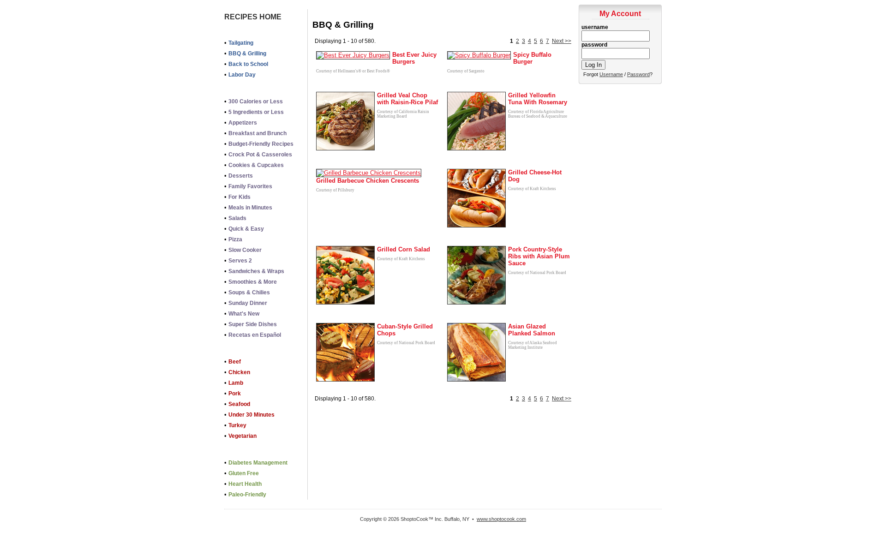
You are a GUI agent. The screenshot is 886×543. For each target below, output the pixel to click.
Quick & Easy (246, 229)
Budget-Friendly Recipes (260, 144)
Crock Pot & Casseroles (260, 154)
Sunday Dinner (247, 303)
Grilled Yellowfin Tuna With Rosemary (537, 99)
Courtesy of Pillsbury (335, 190)
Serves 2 (240, 260)
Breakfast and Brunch (257, 133)
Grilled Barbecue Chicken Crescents (367, 180)
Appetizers (242, 122)
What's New (243, 313)
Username (611, 74)
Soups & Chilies (249, 292)
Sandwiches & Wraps (256, 271)
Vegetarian (242, 436)
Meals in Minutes (250, 207)
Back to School (248, 64)
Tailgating (240, 43)
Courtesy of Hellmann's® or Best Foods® (353, 71)
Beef (234, 361)
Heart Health (245, 484)
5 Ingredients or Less (256, 112)
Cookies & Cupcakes (256, 165)
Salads (237, 218)
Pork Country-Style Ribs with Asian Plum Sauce (539, 256)
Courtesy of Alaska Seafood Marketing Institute (532, 345)
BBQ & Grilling (247, 53)
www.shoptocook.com (501, 519)
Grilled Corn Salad (403, 249)
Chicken (239, 372)
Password (638, 74)
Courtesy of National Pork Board (537, 272)
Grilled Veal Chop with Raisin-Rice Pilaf (407, 99)
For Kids (239, 197)
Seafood (239, 404)
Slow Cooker (245, 250)
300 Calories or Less (255, 101)
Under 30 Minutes (251, 415)
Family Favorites (250, 186)
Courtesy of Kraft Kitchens (532, 188)
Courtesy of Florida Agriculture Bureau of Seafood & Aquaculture (537, 114)
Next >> (561, 41)
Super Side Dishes (252, 324)
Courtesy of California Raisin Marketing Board (403, 114)
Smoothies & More (252, 282)
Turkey (237, 425)
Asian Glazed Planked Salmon (531, 330)
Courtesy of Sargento (466, 71)
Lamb (235, 383)
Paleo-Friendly (247, 494)
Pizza (235, 239)
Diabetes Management (257, 462)
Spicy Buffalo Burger (532, 58)
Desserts (240, 176)
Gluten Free (243, 473)
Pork (234, 393)
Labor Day (242, 75)
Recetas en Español (254, 335)
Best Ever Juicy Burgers (414, 58)
